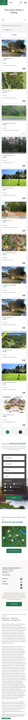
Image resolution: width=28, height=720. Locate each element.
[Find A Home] (25, 2)
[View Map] (20, 2)
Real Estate (9, 483)
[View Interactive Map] (14, 536)
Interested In (8, 480)
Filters (3, 20)
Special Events (9, 490)
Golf (7, 487)
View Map (14, 35)
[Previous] (7, 432)
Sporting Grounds (16, 487)
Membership (18, 483)
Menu (11, 3)
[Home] (4, 2)
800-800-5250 (23, 598)
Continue (6, 718)
